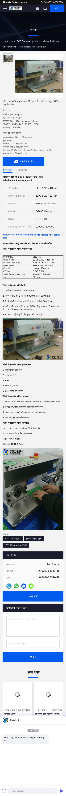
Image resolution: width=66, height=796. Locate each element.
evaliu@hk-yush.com (16, 2)
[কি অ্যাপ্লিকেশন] (16, 586)
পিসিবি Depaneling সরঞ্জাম (16, 545)
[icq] (31, 586)
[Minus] (61, 720)
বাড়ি (4, 41)
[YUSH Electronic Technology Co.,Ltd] (15, 8)
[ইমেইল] (24, 586)
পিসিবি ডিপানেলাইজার (13, 538)
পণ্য (11, 41)
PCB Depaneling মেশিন (27, 41)
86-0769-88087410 (53, 2)
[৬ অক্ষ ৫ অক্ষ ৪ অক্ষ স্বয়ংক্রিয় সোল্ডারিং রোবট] (17, 694)
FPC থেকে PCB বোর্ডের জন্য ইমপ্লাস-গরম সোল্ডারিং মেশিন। (48, 712)
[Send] (61, 790)
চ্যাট (56, 8)
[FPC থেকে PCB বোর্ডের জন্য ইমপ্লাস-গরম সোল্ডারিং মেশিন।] (48, 694)
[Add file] (4, 790)
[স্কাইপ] (9, 586)
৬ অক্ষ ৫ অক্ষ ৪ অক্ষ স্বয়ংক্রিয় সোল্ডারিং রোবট (17, 712)
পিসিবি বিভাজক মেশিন (34, 538)
